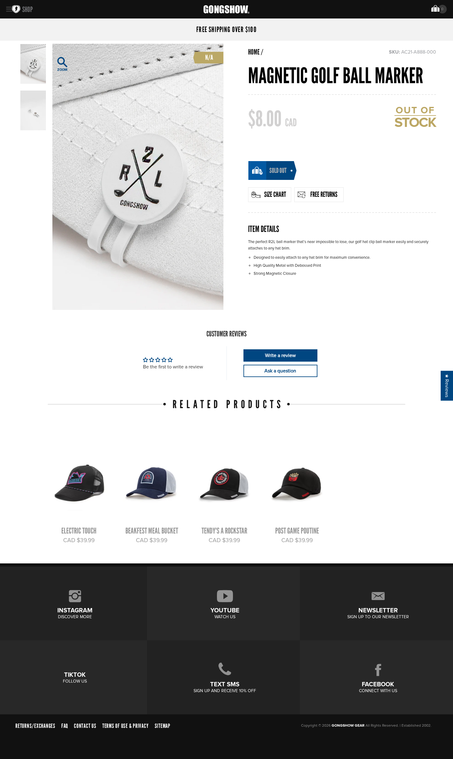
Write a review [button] (280, 355)
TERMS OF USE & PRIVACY (125, 725)
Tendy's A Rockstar (224, 531)
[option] (137, 177)
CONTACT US (85, 725)
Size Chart (275, 194)
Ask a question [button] (280, 371)
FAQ (64, 725)
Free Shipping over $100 (226, 29)
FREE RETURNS (323, 194)
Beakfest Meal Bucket (151, 531)
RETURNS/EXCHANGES (35, 725)
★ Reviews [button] (447, 385)
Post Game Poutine (297, 531)
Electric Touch (78, 531)
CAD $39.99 (79, 540)
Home (253, 52)
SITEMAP (162, 725)
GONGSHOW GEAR (348, 725)
